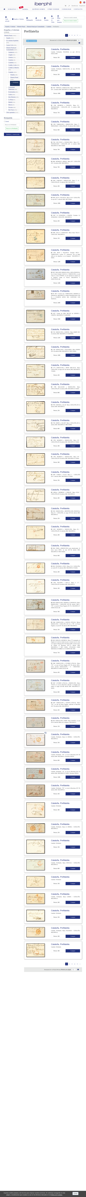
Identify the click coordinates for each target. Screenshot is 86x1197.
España (10, 38)
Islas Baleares (13, 97)
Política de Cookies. (56, 1195)
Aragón (11, 55)
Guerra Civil (11, 45)
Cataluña (48, 26)
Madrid (11, 102)
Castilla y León (13, 65)
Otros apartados (12, 112)
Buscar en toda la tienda (70, 20)
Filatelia (13, 75)
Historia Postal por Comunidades (35, 26)
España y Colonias (18, 19)
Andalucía (12, 52)
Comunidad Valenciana (12, 88)
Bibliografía (29, 20)
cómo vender (53, 9)
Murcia (11, 105)
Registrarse (82, 5)
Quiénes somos (38, 9)
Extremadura (13, 92)
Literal (7, 121)
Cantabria (12, 62)
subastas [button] (12, 9)
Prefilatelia (14, 83)
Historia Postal (21, 26)
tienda (25, 9)
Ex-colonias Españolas (12, 41)
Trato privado (7, 20)
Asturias (12, 57)
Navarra (11, 107)
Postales (46, 20)
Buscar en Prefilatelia (12, 128)
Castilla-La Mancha (13, 68)
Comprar (72, 57)
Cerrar (75, 1193)
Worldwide (38, 20)
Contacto (78, 9)
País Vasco (12, 110)
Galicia (11, 94)
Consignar (66, 9)
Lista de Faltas (52, 20)
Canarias (11, 60)
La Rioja (11, 99)
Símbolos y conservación (12, 134)
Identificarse (75, 5)
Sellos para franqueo (59, 20)
